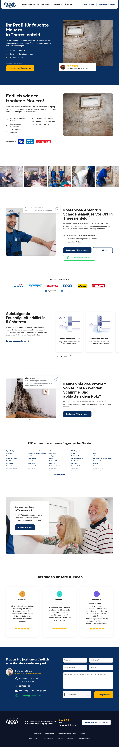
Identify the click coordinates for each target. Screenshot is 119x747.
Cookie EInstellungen (84, 738)
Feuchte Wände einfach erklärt (66, 733)
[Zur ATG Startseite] (10, 4)
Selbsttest (82, 733)
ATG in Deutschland (47, 738)
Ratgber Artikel (49, 733)
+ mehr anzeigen (59, 474)
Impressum (60, 738)
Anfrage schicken (25, 527)
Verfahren (45, 4)
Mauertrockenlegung (30, 4)
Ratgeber (56, 4)
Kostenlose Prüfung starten (20, 68)
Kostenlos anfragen (107, 4)
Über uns (69, 4)
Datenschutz (70, 738)
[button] (57, 4)
